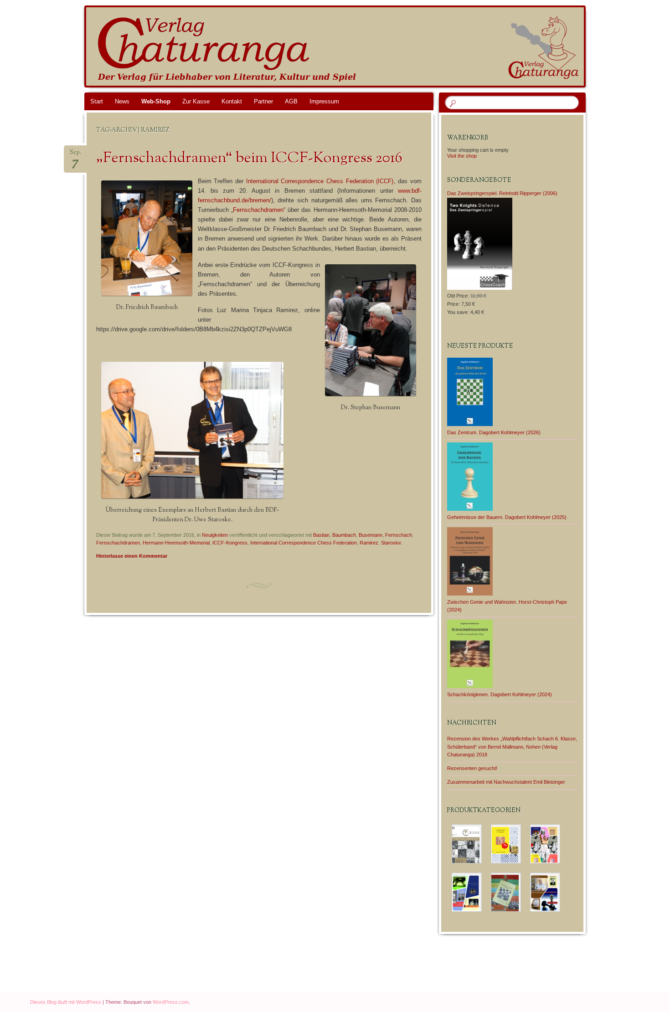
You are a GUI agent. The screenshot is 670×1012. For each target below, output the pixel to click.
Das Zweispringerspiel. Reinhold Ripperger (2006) (502, 193)
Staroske (391, 542)
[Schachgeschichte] (467, 892)
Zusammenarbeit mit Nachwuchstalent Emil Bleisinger (506, 782)
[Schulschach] (506, 892)
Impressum (324, 101)
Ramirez (369, 542)
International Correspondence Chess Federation (303, 542)
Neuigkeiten (215, 535)
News (122, 101)
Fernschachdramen (258, 209)
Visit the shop (462, 156)
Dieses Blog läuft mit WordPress (65, 1002)
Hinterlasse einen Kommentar (131, 556)
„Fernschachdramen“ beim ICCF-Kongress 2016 (249, 159)
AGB (291, 101)
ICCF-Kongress (229, 542)
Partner (263, 101)
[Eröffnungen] (545, 843)
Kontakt (232, 101)
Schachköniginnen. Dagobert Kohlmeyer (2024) (499, 694)
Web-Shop (155, 101)
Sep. (75, 155)
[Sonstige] (545, 892)
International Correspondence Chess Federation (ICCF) (320, 181)
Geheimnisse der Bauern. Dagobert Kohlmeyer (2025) (507, 517)
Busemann (370, 535)
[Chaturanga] (352, 46)
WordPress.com (171, 1002)
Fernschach (398, 535)
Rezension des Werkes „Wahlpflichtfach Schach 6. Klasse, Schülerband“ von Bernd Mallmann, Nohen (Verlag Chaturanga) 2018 (512, 747)
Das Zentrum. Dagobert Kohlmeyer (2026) (494, 432)
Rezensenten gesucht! (472, 768)
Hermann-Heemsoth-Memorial (176, 542)
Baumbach (344, 535)
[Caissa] (467, 843)
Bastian (321, 535)
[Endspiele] (506, 843)
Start (96, 101)
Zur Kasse (196, 101)
